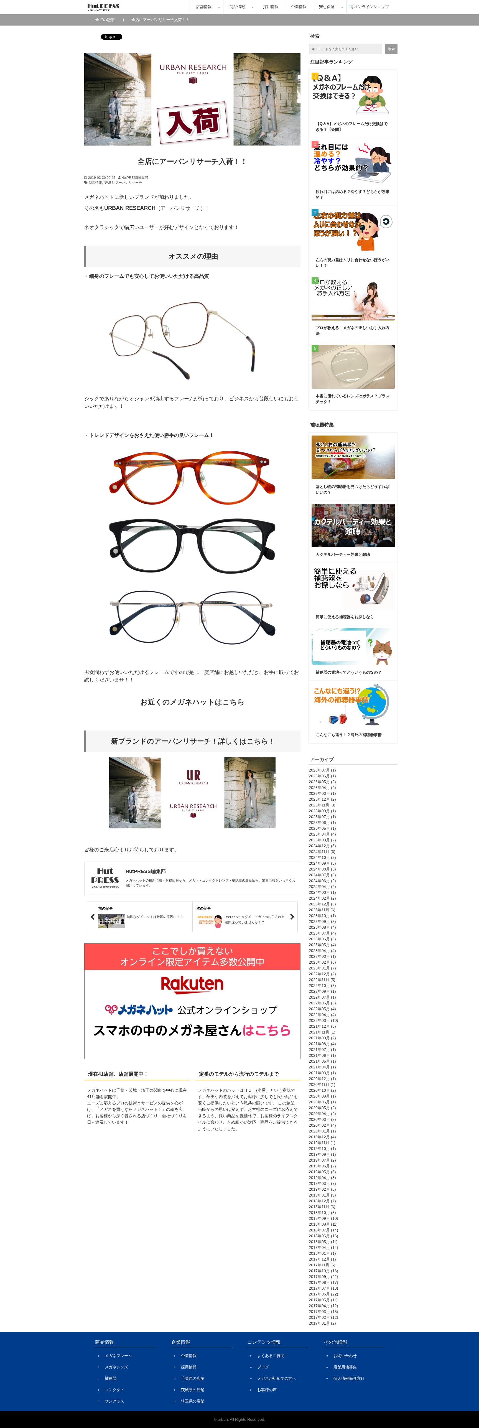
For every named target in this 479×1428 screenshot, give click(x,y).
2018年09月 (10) (323, 1218)
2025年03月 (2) (322, 840)
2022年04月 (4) (322, 1014)
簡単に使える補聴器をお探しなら (345, 617)
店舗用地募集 (345, 1367)
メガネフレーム (118, 1355)
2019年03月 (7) (322, 1183)
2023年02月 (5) (322, 962)
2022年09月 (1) (322, 991)
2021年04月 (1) (322, 1067)
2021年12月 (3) (322, 1026)
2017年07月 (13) (323, 1288)
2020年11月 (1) (322, 1084)
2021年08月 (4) (322, 1044)
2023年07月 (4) (322, 933)
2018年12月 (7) (322, 1201)
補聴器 (110, 1378)
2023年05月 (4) (322, 945)
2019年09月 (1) (322, 1154)
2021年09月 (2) (322, 1038)
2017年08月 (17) (323, 1282)
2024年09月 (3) (322, 863)
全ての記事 (105, 19)
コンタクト (114, 1390)
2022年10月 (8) (322, 985)
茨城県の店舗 (192, 1390)
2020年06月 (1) (322, 1102)
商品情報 (237, 7)
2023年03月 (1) (322, 956)
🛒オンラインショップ (369, 7)
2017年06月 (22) (323, 1294)
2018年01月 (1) (322, 1253)
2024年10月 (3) (322, 857)
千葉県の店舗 (192, 1378)
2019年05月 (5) (322, 1172)
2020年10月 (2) (322, 1090)
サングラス (114, 1401)
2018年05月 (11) (323, 1241)
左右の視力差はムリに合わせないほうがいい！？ (352, 263)
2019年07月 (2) (322, 1160)
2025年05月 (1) (322, 828)
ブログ (263, 1367)
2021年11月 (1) (322, 1032)
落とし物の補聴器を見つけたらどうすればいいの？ (352, 489)
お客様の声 (267, 1390)
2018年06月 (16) (323, 1236)
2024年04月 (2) (322, 886)
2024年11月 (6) (322, 851)
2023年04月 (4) (322, 950)
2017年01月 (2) (322, 1323)
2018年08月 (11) (323, 1224)
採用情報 (271, 7)
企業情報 (299, 7)
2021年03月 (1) (322, 1073)
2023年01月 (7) (322, 968)
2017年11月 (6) (322, 1265)
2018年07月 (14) (323, 1230)
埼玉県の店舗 (192, 1401)
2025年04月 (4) (322, 834)
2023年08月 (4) (322, 927)
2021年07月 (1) (322, 1049)
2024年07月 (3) (322, 875)
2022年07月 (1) (322, 997)
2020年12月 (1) (322, 1078)
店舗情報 (204, 7)
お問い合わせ (345, 1355)
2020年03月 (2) (322, 1119)
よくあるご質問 (270, 1355)
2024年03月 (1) (322, 892)
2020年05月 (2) (322, 1108)
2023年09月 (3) (322, 921)
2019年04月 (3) (322, 1177)
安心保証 (327, 7)
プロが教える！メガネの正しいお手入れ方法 (352, 330)
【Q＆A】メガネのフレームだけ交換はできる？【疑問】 (352, 126)
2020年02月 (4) (322, 1125)
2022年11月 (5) (322, 980)
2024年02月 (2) (322, 898)
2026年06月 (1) (322, 776)
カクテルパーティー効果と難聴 (343, 554)
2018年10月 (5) (322, 1212)
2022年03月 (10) (323, 1020)
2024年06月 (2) (322, 881)
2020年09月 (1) (322, 1096)
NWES (109, 183)
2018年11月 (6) (322, 1207)
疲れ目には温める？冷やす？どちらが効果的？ (352, 194)
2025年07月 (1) (322, 816)
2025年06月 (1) (322, 822)
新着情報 (95, 183)
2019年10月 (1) (322, 1148)
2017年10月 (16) (323, 1271)
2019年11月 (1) (322, 1143)
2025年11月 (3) (322, 805)
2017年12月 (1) (322, 1259)
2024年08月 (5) (322, 869)
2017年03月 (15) (323, 1311)
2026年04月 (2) (322, 787)
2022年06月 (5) (322, 1003)
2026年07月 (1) (322, 770)
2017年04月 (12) (323, 1306)
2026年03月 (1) (322, 793)
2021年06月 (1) (322, 1055)
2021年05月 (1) (322, 1061)
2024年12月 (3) (322, 846)
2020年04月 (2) (322, 1113)
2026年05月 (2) (322, 782)
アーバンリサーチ (128, 183)
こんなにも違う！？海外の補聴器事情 (349, 734)
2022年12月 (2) (322, 974)
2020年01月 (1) (322, 1131)
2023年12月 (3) (322, 904)
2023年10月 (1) (322, 915)
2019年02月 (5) (322, 1189)
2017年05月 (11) (323, 1300)
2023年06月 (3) (322, 939)
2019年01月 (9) (322, 1195)
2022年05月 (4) (322, 1009)
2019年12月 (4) (322, 1137)
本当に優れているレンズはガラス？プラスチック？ (352, 399)
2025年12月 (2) (322, 799)
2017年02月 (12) (323, 1317)
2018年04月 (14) (323, 1247)
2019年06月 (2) (322, 1166)
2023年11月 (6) (322, 910)
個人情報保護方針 (349, 1378)
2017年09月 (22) (323, 1276)
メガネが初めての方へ (276, 1378)
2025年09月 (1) (322, 811)
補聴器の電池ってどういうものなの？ (349, 672)
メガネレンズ (116, 1367)
